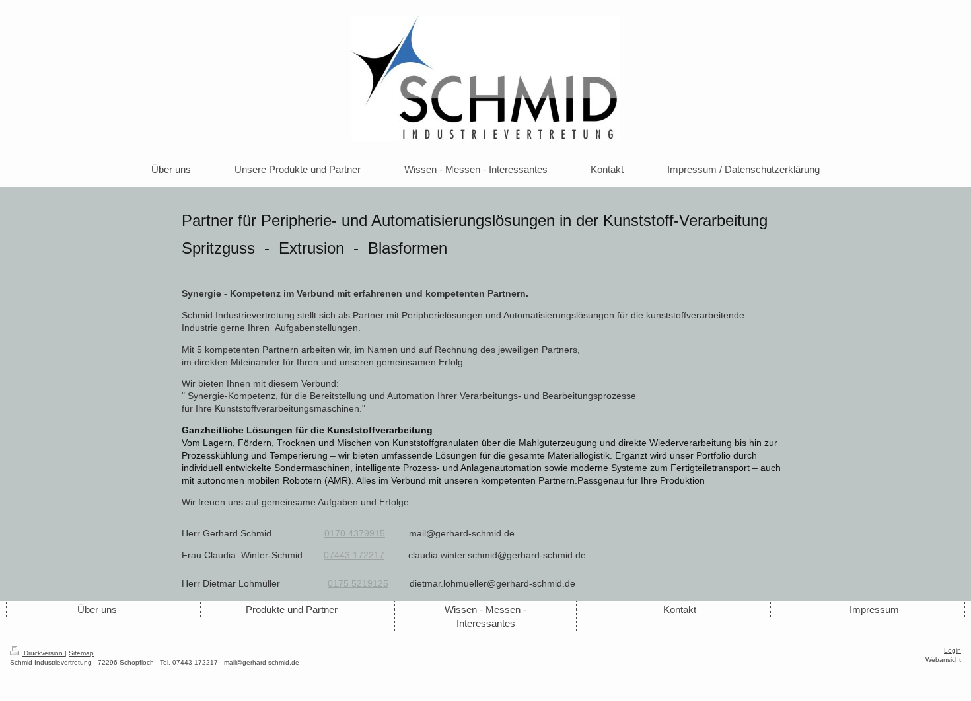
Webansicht (943, 659)
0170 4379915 (354, 533)
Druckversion (43, 653)
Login (952, 650)
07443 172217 (354, 555)
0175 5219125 (358, 583)
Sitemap (81, 653)
